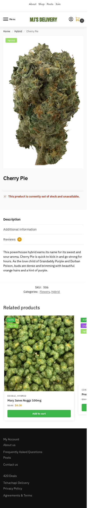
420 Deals (10, 476)
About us (9, 445)
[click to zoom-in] (45, 102)
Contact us (10, 464)
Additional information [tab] (20, 229)
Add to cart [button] (39, 413)
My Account (11, 439)
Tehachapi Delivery (16, 483)
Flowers (45, 292)
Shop (41, 4)
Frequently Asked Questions (22, 452)
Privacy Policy (12, 488)
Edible (11, 395)
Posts (50, 4)
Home (6, 31)
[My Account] (71, 19)
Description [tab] (12, 219)
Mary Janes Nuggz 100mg (24, 400)
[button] (78, 19)
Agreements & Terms (17, 495)
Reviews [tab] (11, 239)
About (32, 4)
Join (58, 4)
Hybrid (18, 31)
